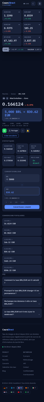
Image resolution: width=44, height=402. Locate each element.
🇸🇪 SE (12, 392)
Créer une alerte (10, 136)
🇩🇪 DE (6, 388)
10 (11, 202)
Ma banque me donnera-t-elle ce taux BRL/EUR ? (20, 302)
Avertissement (28, 374)
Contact (26, 367)
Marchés (5, 360)
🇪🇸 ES (27, 388)
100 (16, 202)
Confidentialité (28, 371)
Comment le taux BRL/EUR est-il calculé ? (21, 281)
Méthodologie (28, 360)
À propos (26, 356)
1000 (22, 202)
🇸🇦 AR (27, 392)
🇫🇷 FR (20, 388)
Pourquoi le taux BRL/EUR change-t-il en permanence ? (21, 291)
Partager (14, 131)
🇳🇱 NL (5, 392)
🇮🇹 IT (34, 388)
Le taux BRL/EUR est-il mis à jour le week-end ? (19, 313)
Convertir (5, 363)
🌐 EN (13, 388)
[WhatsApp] (4, 131)
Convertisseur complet (22, 207)
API (24, 363)
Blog (4, 371)
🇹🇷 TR (20, 392)
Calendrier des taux (9, 367)
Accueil (5, 356)
